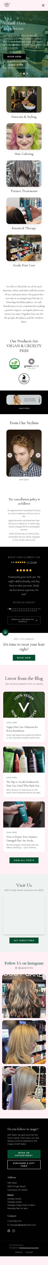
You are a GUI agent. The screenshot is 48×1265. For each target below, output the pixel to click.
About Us (18, 1252)
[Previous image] (9, 455)
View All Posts (24, 860)
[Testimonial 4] (13, 608)
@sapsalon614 (25, 968)
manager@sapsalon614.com (23, 1225)
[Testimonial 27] (26, 610)
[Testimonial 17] (38, 608)
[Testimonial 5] (15, 608)
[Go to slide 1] (21, 73)
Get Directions (24, 940)
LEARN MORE (15, 65)
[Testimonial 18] (39, 608)
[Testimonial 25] (23, 610)
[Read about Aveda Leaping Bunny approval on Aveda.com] (24, 378)
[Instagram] (13, 1230)
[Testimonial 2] (10, 609)
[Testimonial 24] (21, 610)
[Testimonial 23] (19, 610)
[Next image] (38, 455)
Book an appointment (24, 1154)
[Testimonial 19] (11, 610)
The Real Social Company (29, 1248)
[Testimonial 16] (36, 608)
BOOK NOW (24, 658)
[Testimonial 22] (17, 610)
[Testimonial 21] (15, 610)
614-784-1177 (15, 1221)
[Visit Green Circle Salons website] (31, 363)
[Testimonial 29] (30, 610)
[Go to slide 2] (24, 73)
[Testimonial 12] (28, 608)
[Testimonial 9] (23, 608)
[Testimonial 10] (24, 608)
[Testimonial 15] (34, 608)
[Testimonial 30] (32, 610)
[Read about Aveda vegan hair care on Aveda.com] (14, 363)
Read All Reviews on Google (23, 620)
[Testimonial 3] (11, 608)
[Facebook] (8, 1230)
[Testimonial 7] (19, 608)
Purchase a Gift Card (24, 1164)
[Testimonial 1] (8, 608)
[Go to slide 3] (27, 73)
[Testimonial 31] (34, 610)
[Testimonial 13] (30, 608)
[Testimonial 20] (13, 610)
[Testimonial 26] (24, 610)
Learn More (24, 408)
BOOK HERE (14, 56)
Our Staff (29, 1252)
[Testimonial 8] (21, 608)
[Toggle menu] (43, 5)
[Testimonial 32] (36, 610)
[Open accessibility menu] (5, 632)
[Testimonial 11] (26, 608)
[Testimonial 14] (32, 608)
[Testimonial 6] (17, 608)
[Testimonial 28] (28, 610)
